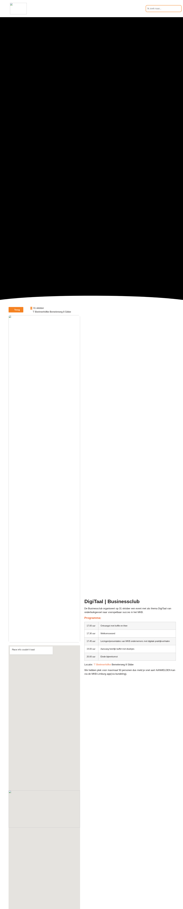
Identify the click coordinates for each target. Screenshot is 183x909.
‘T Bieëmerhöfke (102, 664)
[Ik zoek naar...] (164, 8)
